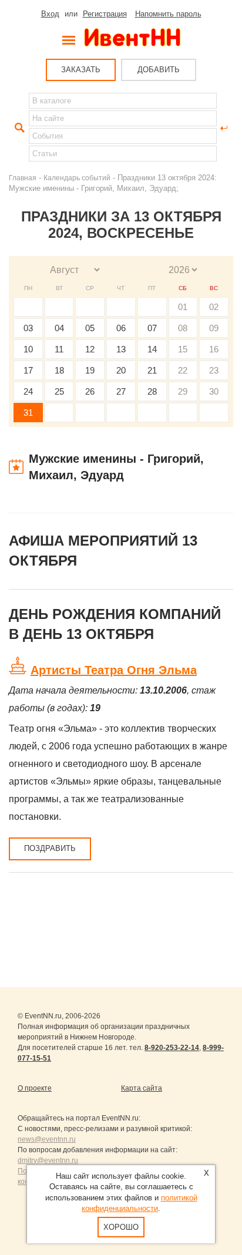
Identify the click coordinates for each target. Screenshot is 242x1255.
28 (152, 391)
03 (28, 328)
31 (28, 413)
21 (152, 370)
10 (28, 349)
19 (90, 370)
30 (214, 391)
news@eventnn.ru (47, 1139)
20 (121, 370)
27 (121, 391)
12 (90, 349)
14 (152, 349)
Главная (22, 177)
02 (214, 307)
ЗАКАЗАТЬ (80, 69)
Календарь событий (76, 177)
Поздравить (50, 848)
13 (121, 349)
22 (182, 370)
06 (121, 328)
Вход (50, 13)
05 (90, 328)
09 (214, 328)
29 (182, 391)
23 (214, 370)
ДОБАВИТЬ (158, 69)
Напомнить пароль (168, 13)
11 (59, 349)
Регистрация (105, 13)
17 (28, 370)
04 (59, 328)
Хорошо (121, 1227)
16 (214, 349)
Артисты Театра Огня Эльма (114, 670)
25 (59, 391)
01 (182, 307)
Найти (18, 128)
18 (59, 370)
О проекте (35, 1088)
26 (90, 391)
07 (152, 328)
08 (182, 328)
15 (182, 349)
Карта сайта (141, 1088)
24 (28, 391)
